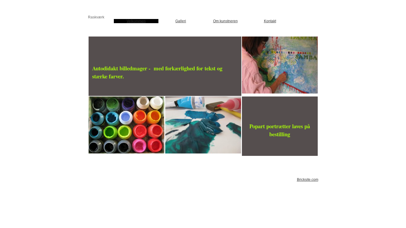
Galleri (180, 21)
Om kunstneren (225, 21)
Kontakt (270, 21)
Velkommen (136, 21)
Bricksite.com (307, 180)
